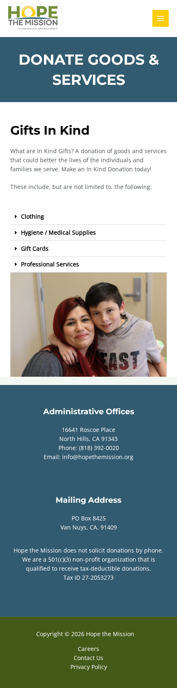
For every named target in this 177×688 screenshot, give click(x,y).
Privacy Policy (88, 667)
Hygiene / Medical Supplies (58, 232)
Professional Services (50, 264)
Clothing (32, 216)
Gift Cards (35, 248)
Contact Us (88, 658)
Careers (88, 649)
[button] (88, 217)
